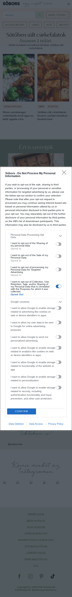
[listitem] (36, 236)
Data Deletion (16, 423)
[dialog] (36, 298)
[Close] (65, 173)
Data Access (36, 423)
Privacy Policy (55, 423)
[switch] (58, 244)
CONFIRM (21, 411)
